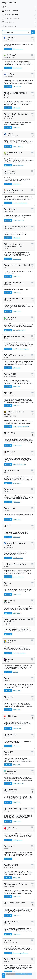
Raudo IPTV (11, 827)
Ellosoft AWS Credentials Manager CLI (16, 115)
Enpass (9, 133)
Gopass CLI (11, 771)
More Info (8, 49)
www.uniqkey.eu (18, 576)
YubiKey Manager (14, 152)
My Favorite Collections (12, 18)
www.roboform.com (19, 330)
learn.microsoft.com (19, 653)
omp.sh (15, 672)
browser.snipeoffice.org (20, 953)
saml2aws (10, 489)
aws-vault (10, 508)
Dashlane (10, 451)
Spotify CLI (11, 374)
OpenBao (10, 600)
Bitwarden (11, 37)
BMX (8, 525)
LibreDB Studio (13, 959)
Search (7, 7)
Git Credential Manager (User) (15, 93)
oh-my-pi (10, 659)
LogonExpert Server (15, 190)
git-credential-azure (15, 282)
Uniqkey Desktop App (16, 564)
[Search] (3, 976)
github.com (16, 107)
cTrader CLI (11, 715)
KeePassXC (11, 55)
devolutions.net (18, 558)
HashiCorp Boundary (15, 336)
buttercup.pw (17, 445)
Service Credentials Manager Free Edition (13, 245)
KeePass (10, 74)
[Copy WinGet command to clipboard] (32, 40)
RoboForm (11, 317)
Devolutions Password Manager (15, 544)
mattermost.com (18, 220)
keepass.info (17, 86)
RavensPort (11, 789)
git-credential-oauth (15, 298)
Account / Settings (10, 26)
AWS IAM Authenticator (16, 226)
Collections (9, 2)
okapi (8, 583)
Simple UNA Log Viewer (16, 808)
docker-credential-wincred (18, 265)
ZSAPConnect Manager (16, 355)
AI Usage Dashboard (15, 902)
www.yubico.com (18, 165)
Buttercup (10, 432)
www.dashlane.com (19, 464)
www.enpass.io (18, 146)
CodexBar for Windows (16, 884)
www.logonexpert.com (20, 202)
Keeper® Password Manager (14, 412)
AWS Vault (11, 171)
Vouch (9, 393)
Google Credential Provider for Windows (17, 620)
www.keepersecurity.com (21, 426)
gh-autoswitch (12, 921)
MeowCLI (10, 846)
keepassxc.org (17, 67)
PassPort (10, 697)
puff (8, 678)
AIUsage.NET (12, 865)
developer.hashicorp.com (21, 349)
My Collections (9, 22)
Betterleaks (11, 734)
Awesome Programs (11, 14)
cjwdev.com (17, 259)
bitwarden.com (18, 49)
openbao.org (17, 613)
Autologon (11, 640)
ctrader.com (17, 728)
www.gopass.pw (18, 783)
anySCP (9, 752)
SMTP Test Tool (13, 470)
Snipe (8, 940)
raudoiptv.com (17, 840)
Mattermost (11, 209)
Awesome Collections (11, 11)
